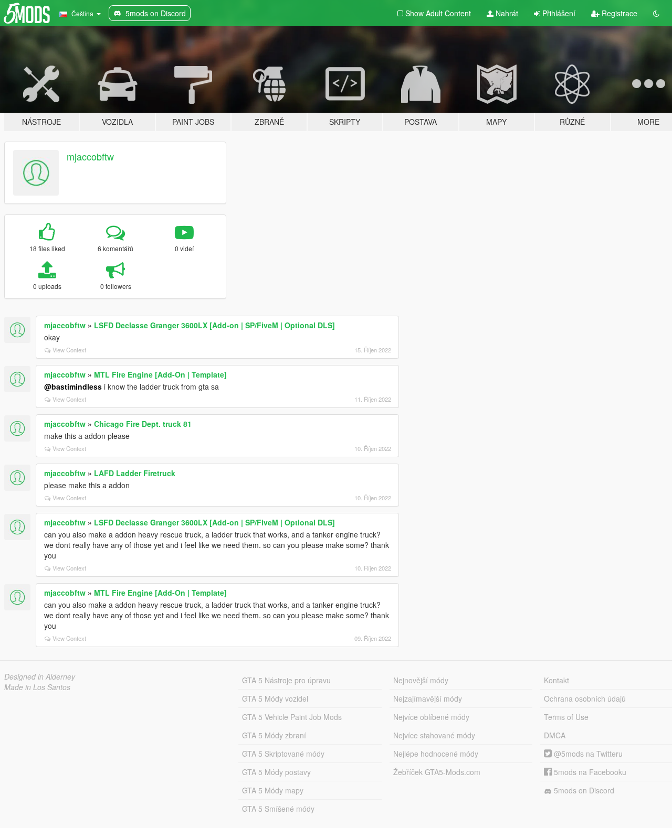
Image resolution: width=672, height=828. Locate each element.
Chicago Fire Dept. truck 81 (143, 423)
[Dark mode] (656, 13)
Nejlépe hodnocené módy (435, 753)
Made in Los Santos (37, 687)
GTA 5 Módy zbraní (274, 735)
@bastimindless (73, 386)
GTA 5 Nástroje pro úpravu (286, 680)
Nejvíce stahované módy (434, 735)
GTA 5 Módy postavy (276, 772)
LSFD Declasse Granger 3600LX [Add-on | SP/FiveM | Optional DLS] (214, 325)
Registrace (618, 13)
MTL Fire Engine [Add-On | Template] (160, 374)
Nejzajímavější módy (427, 698)
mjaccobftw (90, 156)
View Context (69, 350)
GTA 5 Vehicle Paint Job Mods (292, 717)
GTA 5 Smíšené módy (278, 808)
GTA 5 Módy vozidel (275, 698)
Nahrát (506, 13)
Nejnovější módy (420, 680)
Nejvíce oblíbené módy (431, 717)
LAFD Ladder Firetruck (134, 473)
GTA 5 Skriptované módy (283, 753)
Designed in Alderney (39, 676)
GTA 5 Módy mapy (272, 790)
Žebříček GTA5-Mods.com (436, 772)
